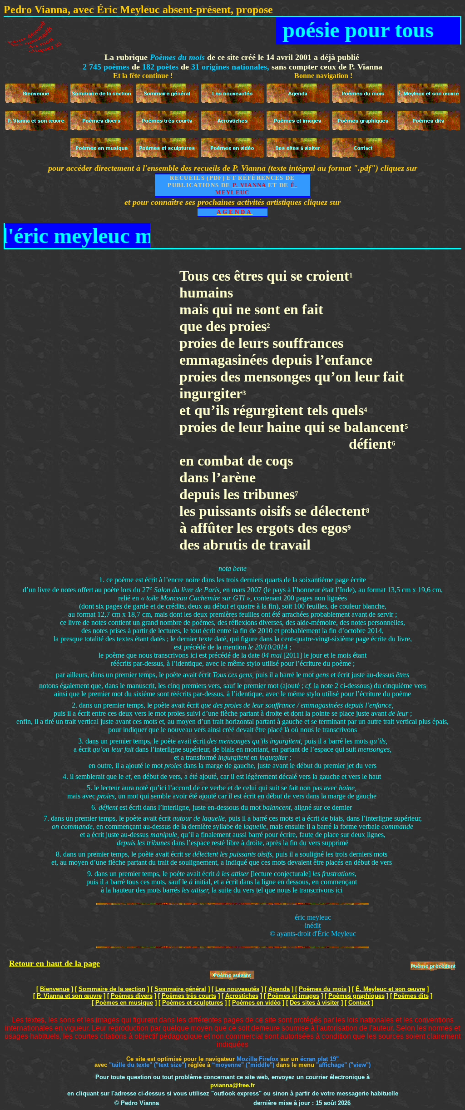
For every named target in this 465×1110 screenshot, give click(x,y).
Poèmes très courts (189, 995)
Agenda (279, 989)
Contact (359, 1002)
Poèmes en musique (124, 1002)
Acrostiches (241, 995)
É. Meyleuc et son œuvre (390, 989)
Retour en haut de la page (54, 963)
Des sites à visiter (314, 1002)
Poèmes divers (132, 995)
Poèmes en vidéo (256, 1002)
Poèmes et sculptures (192, 1002)
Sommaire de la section (112, 989)
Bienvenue (54, 989)
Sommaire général (180, 989)
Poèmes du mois (322, 989)
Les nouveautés (237, 989)
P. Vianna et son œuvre (69, 995)
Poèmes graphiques (356, 995)
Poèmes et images (293, 995)
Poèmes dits (411, 995)
